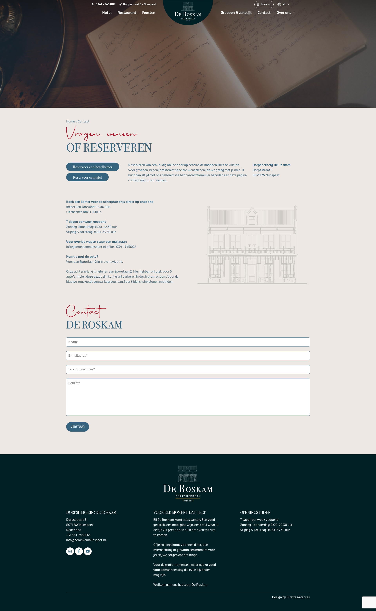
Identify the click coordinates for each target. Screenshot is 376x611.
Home (70, 121)
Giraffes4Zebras (298, 597)
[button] (92, 167)
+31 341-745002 (78, 535)
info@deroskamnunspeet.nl (86, 540)
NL (284, 4)
